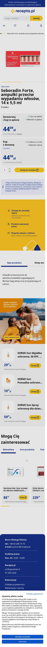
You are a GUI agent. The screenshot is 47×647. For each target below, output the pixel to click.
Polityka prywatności (34, 594)
